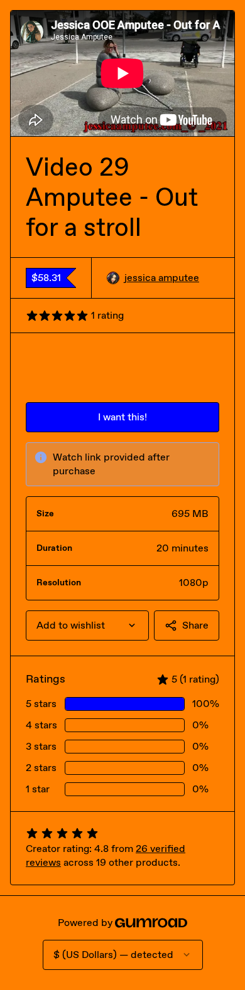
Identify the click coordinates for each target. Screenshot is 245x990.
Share (195, 625)
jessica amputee (161, 278)
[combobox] (87, 625)
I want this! (122, 417)
